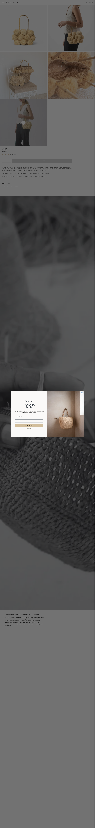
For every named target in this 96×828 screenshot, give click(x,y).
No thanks (29, 428)
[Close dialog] (82, 393)
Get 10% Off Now (29, 425)
